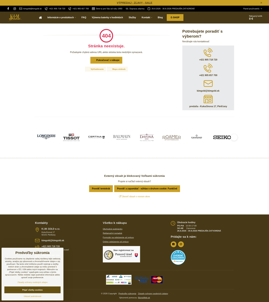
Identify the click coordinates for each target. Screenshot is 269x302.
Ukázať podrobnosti (32, 296)
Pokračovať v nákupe (107, 60)
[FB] (9, 9)
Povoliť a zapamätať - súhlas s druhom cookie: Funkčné (147, 188)
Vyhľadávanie (97, 69)
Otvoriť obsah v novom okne (135, 196)
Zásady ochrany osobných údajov (153, 293)
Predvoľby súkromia (127, 293)
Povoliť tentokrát (101, 188)
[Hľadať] (237, 17)
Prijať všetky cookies (32, 290)
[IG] (14, 9)
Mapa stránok (119, 69)
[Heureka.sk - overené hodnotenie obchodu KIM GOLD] (178, 264)
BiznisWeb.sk (144, 297)
